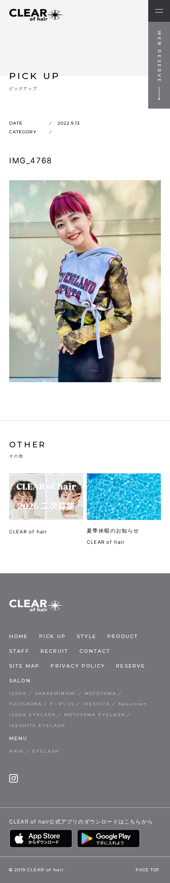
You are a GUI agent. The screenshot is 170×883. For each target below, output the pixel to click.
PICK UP (52, 636)
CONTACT (94, 651)
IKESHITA (96, 704)
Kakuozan (132, 704)
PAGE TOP (148, 870)
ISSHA (18, 693)
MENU (18, 738)
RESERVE (130, 666)
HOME (18, 636)
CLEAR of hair (28, 532)
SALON (20, 681)
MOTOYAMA (100, 693)
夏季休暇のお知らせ (113, 530)
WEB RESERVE (159, 56)
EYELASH (45, 751)
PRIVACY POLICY (78, 666)
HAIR (16, 751)
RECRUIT (54, 651)
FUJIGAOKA (25, 704)
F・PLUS (62, 704)
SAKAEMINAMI (55, 693)
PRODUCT (122, 636)
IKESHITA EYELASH (37, 725)
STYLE (86, 636)
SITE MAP (24, 666)
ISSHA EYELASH (32, 715)
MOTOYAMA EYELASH (94, 715)
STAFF (19, 651)
